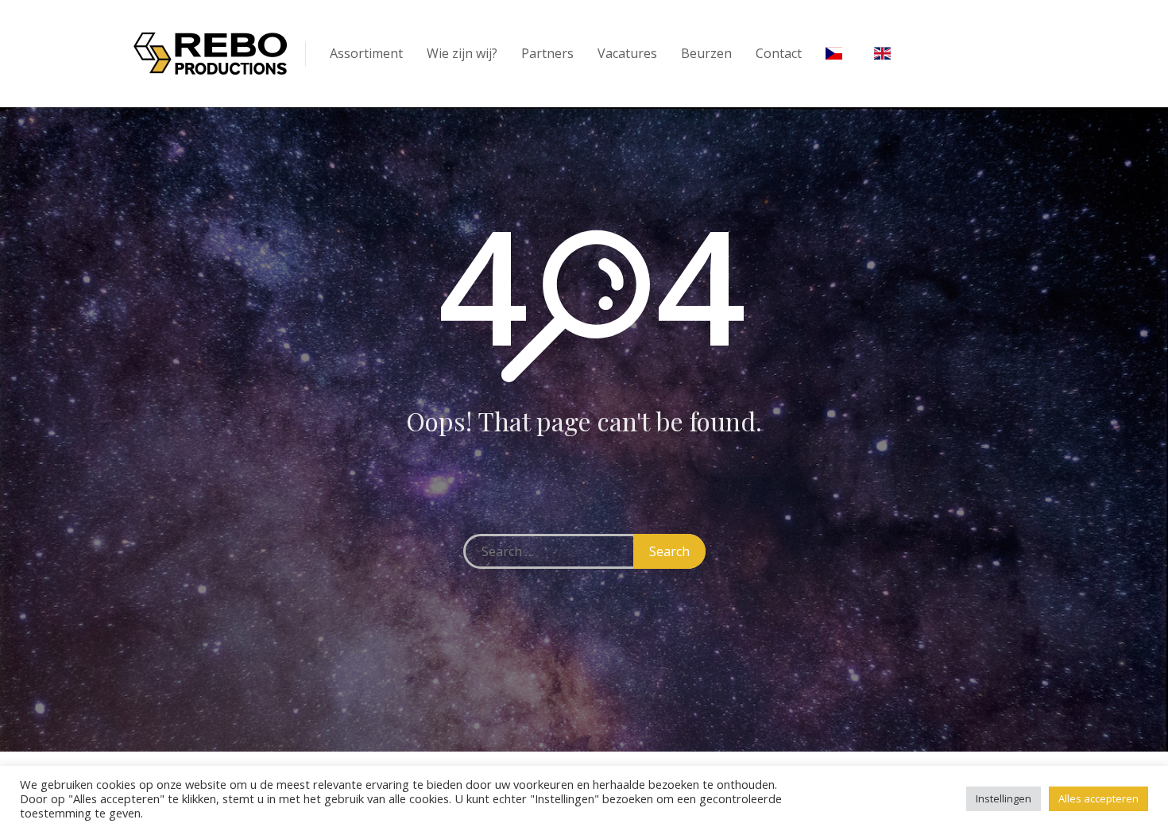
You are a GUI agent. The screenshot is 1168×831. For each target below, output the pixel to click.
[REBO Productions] (210, 53)
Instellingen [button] (1003, 798)
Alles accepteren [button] (1098, 798)
